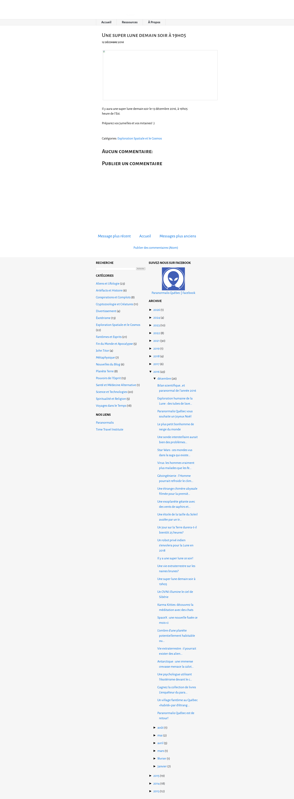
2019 (156, 348)
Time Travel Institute (109, 429)
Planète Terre (105, 371)
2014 (156, 783)
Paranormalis (105, 422)
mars (161, 751)
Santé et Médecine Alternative (116, 385)
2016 (156, 371)
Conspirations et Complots (113, 297)
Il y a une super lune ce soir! (175, 558)
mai (160, 735)
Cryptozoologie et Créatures (114, 304)
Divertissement (106, 311)
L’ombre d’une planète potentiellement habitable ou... (176, 636)
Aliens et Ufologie (108, 283)
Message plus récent (114, 236)
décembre (164, 378)
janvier (162, 766)
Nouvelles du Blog (108, 364)
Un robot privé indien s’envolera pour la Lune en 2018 (175, 545)
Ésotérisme (103, 318)
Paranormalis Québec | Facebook (173, 293)
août (160, 727)
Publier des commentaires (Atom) (155, 247)
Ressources (130, 22)
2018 (156, 356)
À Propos (154, 22)
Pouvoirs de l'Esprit (108, 378)
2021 (156, 340)
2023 (156, 325)
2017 (156, 364)
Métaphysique (105, 357)
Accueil (106, 22)
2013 (156, 791)
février (162, 758)
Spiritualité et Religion (111, 398)
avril (160, 743)
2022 (157, 333)
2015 (156, 775)
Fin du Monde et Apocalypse (114, 343)
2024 (157, 317)
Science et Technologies (111, 392)
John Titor (102, 350)
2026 (157, 310)
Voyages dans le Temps (111, 405)
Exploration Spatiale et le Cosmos (139, 138)
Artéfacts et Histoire (109, 290)
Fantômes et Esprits (109, 337)
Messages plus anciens (178, 236)
